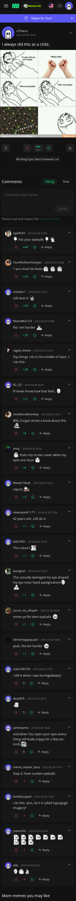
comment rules (50, 219)
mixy (16, 448)
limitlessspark (22, 796)
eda (15, 865)
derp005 (18, 698)
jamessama (20, 728)
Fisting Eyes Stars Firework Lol (38, 159)
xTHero (22, 31)
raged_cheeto (22, 350)
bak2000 (19, 541)
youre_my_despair (25, 610)
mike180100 (21, 669)
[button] (60, 6)
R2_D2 (17, 385)
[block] (71, 33)
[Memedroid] (15, 6)
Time (66, 181)
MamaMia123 (22, 321)
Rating (50, 181)
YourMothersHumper (27, 262)
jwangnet (19, 571)
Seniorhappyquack (25, 639)
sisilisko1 (19, 292)
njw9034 (19, 233)
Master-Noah (21, 483)
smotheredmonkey (25, 414)
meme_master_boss (26, 767)
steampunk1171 (24, 512)
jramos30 (19, 831)
